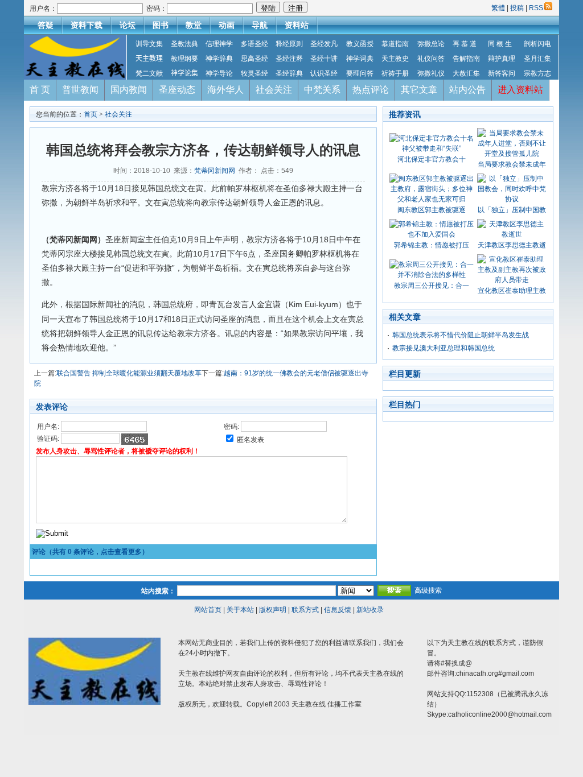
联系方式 (305, 610)
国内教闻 (128, 89)
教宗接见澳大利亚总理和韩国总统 (443, 348)
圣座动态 (177, 89)
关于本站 (240, 610)
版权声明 (272, 610)
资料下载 (86, 25)
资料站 (297, 25)
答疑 (46, 25)
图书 (161, 25)
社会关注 (274, 89)
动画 (227, 25)
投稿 (517, 8)
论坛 (128, 25)
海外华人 (225, 89)
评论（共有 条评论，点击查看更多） (90, 552)
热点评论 (370, 89)
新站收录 (370, 610)
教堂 (194, 25)
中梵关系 (322, 89)
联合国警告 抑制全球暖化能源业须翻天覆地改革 (129, 373)
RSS (536, 8)
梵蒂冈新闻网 (214, 171)
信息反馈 (337, 610)
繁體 (499, 8)
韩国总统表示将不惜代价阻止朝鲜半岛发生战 (460, 335)
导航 (260, 25)
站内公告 (467, 89)
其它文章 (419, 89)
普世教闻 (80, 89)
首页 (90, 114)
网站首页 (207, 610)
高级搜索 (428, 590)
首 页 (40, 89)
